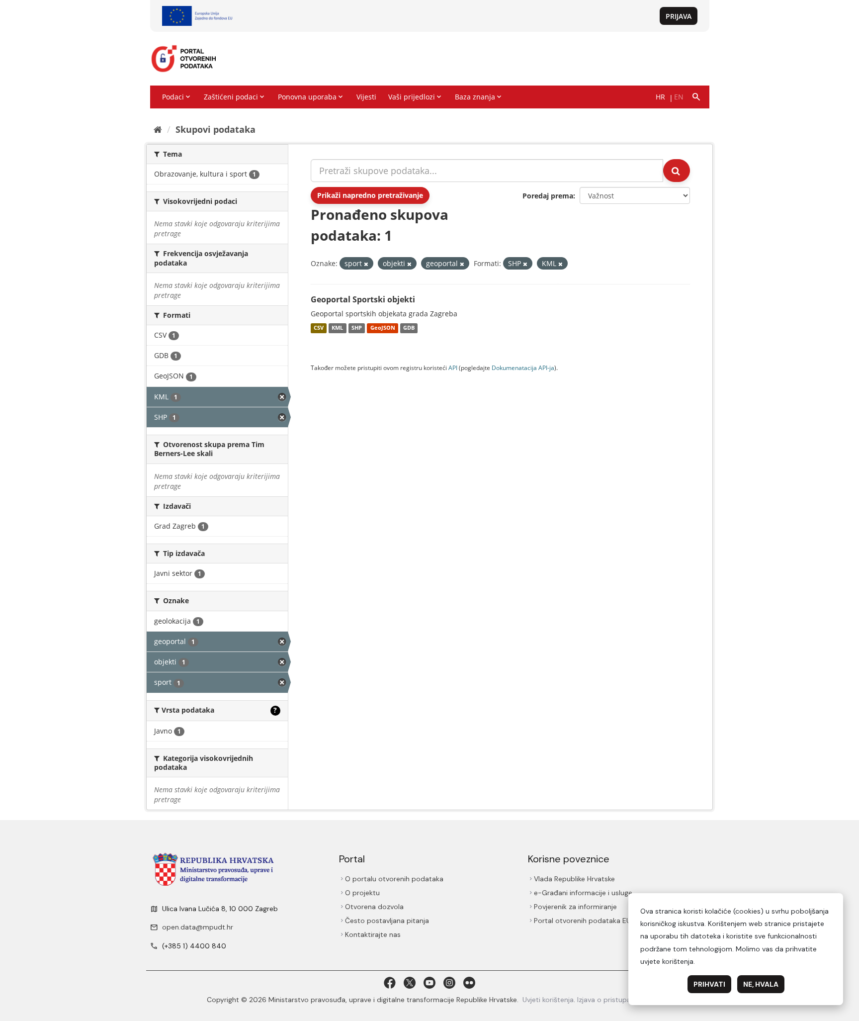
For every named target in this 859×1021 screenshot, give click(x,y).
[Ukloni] (366, 264)
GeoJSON (382, 328)
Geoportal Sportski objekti (363, 299)
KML (337, 328)
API (452, 367)
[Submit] (676, 170)
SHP (356, 328)
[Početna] (158, 129)
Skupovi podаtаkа (215, 129)
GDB (409, 328)
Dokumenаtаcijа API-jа (523, 367)
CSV (319, 328)
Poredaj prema (547, 195)
